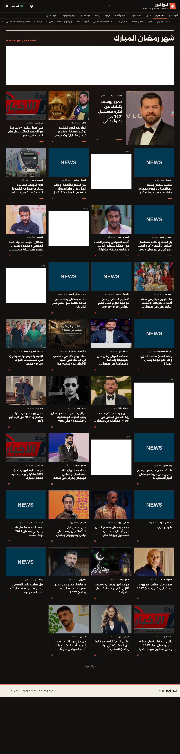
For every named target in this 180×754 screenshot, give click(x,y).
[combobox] (88, 6)
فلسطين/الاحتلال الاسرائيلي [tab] (18, 22)
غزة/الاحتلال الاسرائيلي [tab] (102, 22)
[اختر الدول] (31, 6)
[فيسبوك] (162, 690)
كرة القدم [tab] (85, 15)
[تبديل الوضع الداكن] (7, 6)
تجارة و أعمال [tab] (120, 15)
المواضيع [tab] (160, 15)
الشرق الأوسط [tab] (137, 22)
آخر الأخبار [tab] (173, 15)
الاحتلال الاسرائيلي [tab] (164, 22)
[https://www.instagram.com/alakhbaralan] (160, 690)
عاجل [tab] (150, 22)
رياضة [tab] (97, 15)
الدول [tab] (148, 15)
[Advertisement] (90, 65)
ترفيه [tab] (107, 15)
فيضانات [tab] (38, 22)
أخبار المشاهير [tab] (83, 22)
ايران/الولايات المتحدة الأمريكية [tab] (59, 22)
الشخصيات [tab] (136, 15)
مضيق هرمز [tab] (122, 22)
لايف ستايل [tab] (51, 15)
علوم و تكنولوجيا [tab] (68, 15)
